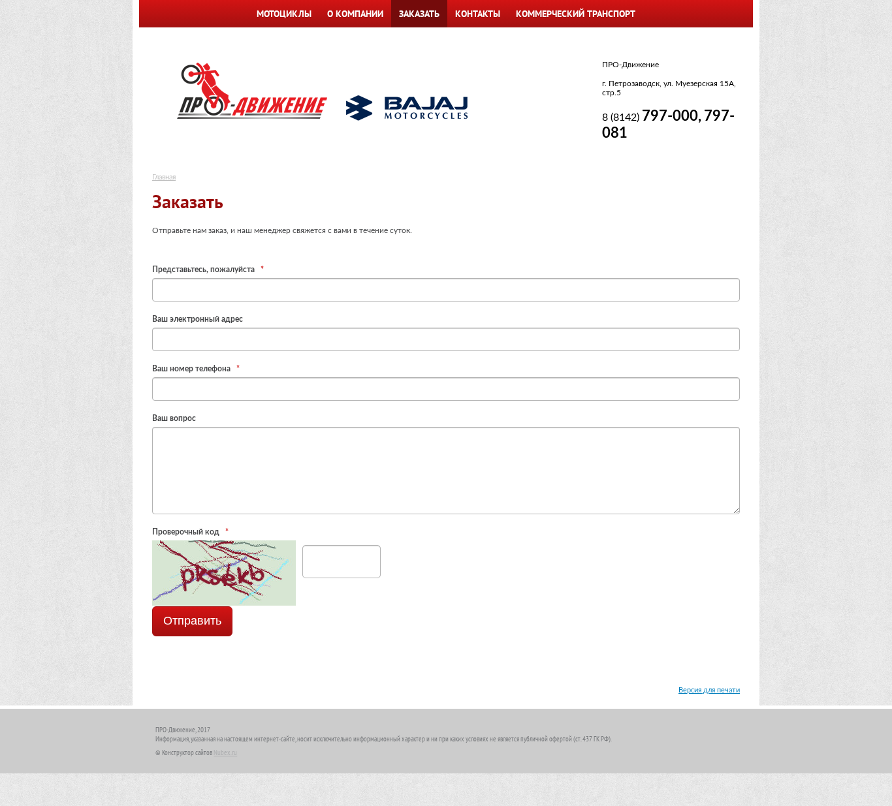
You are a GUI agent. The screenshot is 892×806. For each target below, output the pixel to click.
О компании (355, 14)
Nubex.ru (225, 752)
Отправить (192, 620)
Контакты (477, 14)
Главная (164, 177)
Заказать (419, 14)
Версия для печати (709, 690)
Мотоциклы (284, 14)
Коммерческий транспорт (575, 14)
